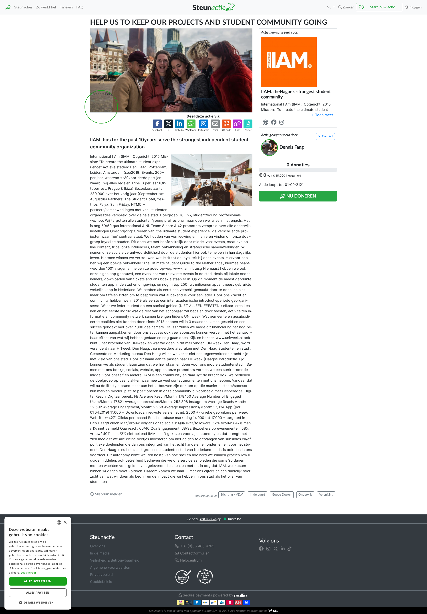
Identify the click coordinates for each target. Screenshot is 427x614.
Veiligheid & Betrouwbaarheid (114, 560)
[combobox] (59, 522)
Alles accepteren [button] (37, 581)
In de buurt (257, 494)
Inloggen (415, 7)
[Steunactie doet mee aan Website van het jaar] (205, 577)
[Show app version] (424, 611)
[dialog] (37, 563)
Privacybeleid (101, 574)
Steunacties (23, 7)
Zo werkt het (46, 7)
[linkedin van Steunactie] (283, 548)
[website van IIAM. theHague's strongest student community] (266, 122)
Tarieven (66, 7)
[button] (346, 7)
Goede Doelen (282, 494)
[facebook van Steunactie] (261, 548)
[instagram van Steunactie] (268, 548)
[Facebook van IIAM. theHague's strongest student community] (274, 122)
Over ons (97, 546)
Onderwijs (305, 494)
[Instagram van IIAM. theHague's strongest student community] (282, 122)
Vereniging (326, 494)
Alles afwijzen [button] (37, 592)
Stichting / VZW (231, 494)
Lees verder (28, 572)
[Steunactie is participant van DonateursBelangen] (183, 577)
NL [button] (329, 7)
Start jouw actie (382, 7)
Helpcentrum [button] (190, 560)
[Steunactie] (8, 7)
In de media (100, 553)
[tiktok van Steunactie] (290, 548)
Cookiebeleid (101, 581)
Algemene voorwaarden (110, 567)
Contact (327, 136)
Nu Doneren (300, 196)
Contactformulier (194, 553)
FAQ (79, 7)
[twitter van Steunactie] (275, 548)
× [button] (65, 522)
